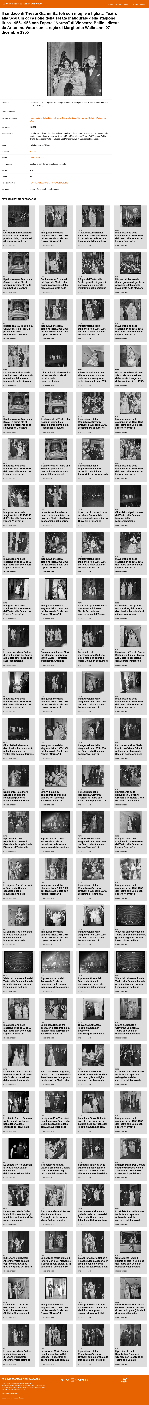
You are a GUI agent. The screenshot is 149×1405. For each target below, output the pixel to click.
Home (111, 5)
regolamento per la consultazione (13, 1398)
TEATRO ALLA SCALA (39, 183)
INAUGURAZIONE (60, 183)
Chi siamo (118, 5)
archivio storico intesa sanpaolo (22, 4)
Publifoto (33, 151)
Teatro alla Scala (37, 158)
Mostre (142, 5)
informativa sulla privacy (10, 1393)
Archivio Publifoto (131, 5)
